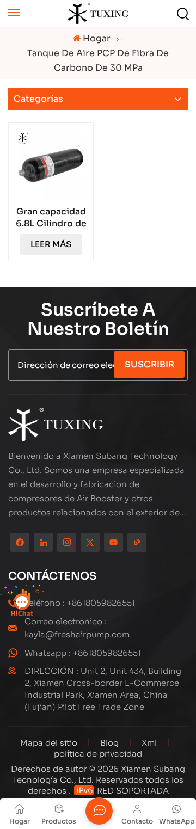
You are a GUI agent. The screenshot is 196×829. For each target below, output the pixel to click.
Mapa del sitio (49, 743)
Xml (149, 743)
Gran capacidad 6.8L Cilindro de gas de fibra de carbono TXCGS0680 (51, 218)
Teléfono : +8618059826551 (79, 603)
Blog (109, 743)
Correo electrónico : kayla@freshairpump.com (77, 628)
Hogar (97, 38)
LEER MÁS (50, 244)
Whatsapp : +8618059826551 (82, 653)
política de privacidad (98, 753)
